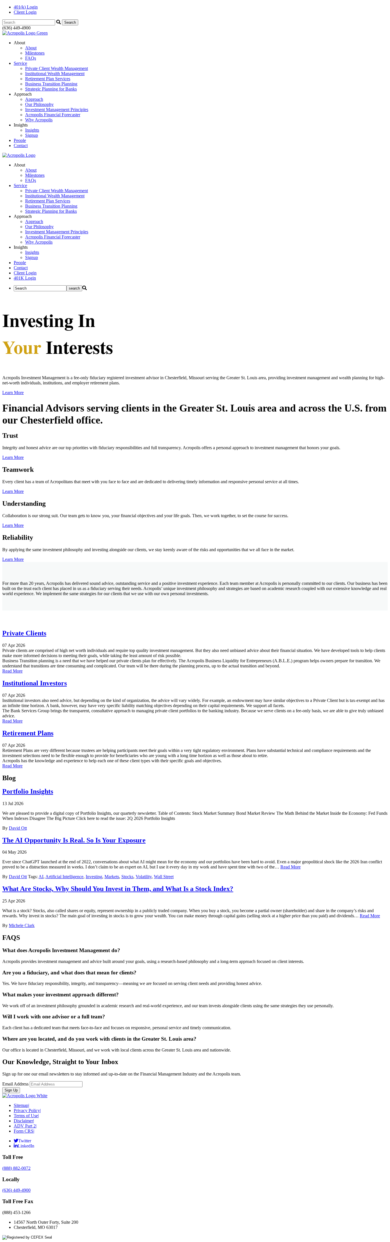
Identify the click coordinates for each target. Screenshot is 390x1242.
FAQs (30, 58)
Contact (21, 145)
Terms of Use (26, 1115)
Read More (12, 671)
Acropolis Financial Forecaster (52, 114)
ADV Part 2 (25, 1125)
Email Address (15, 1084)
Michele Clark (22, 925)
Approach (34, 99)
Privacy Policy (27, 1110)
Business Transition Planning (51, 83)
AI (41, 876)
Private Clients (24, 633)
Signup (31, 135)
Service (20, 63)
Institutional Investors (34, 683)
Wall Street (164, 876)
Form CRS (24, 1131)
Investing (94, 876)
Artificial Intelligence (64, 876)
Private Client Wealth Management (56, 68)
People (20, 140)
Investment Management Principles (56, 109)
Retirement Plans (27, 733)
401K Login (25, 278)
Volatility (144, 876)
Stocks (127, 876)
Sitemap (21, 1105)
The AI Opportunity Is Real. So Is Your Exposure (74, 840)
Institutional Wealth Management (55, 73)
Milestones (35, 53)
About (31, 47)
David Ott (18, 828)
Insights (32, 130)
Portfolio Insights (27, 791)
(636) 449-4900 (16, 1190)
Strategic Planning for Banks (51, 89)
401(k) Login (26, 7)
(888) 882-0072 (16, 1168)
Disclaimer (24, 1120)
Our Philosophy (39, 104)
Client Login (25, 12)
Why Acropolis (39, 119)
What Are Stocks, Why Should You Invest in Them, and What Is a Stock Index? (117, 888)
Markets (111, 876)
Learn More (13, 392)
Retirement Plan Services (47, 78)
